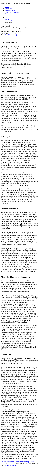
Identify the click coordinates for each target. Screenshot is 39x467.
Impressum (10, 462)
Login (32, 462)
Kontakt (7, 19)
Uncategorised (9, 21)
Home (7, 17)
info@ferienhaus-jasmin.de (13, 35)
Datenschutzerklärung (22, 462)
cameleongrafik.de (10, 465)
